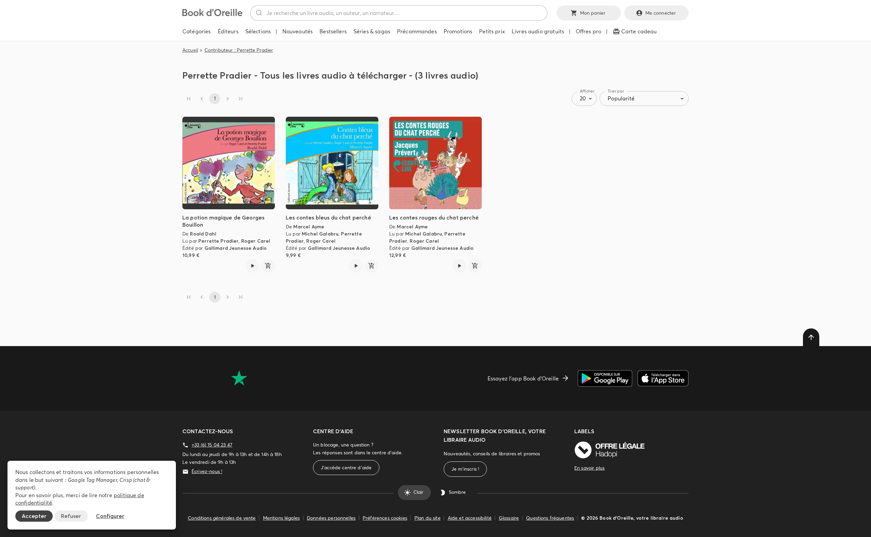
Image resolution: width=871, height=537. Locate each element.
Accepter (34, 515)
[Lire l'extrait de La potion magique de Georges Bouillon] (252, 266)
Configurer (110, 515)
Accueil (190, 50)
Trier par (616, 91)
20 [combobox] (583, 98)
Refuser (71, 515)
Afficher (587, 91)
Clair (418, 492)
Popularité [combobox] (621, 98)
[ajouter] (268, 266)
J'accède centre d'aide (346, 468)
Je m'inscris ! (465, 469)
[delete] (811, 337)
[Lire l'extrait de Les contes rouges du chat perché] (459, 266)
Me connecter (660, 13)
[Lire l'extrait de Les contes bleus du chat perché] (356, 266)
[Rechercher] (258, 12)
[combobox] (398, 12)
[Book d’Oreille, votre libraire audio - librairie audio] (212, 14)
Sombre (457, 492)
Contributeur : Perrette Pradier (238, 50)
